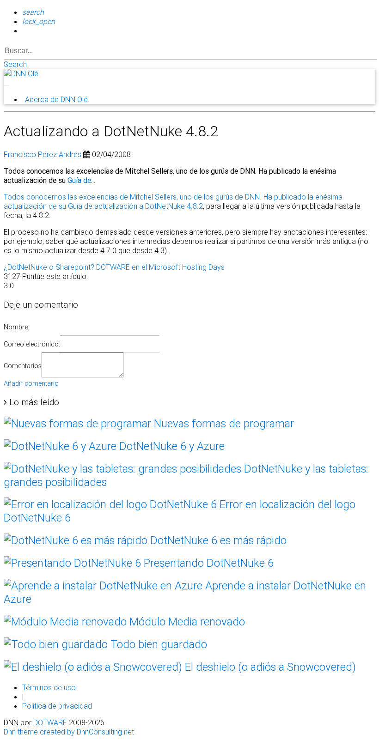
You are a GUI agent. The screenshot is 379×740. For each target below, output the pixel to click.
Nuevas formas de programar (222, 423)
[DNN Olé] (21, 73)
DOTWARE (50, 722)
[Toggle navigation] (6, 85)
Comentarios (23, 366)
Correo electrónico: (32, 344)
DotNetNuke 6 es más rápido (217, 540)
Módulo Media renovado (186, 621)
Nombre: (16, 327)
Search (15, 64)
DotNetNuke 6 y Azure (170, 446)
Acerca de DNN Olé (56, 99)
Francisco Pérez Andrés (42, 154)
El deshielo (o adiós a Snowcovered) (269, 666)
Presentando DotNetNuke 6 (207, 563)
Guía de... (81, 180)
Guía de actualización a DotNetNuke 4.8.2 (135, 206)
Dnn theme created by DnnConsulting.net (69, 731)
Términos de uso (49, 687)
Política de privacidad (57, 705)
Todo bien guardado (157, 644)
